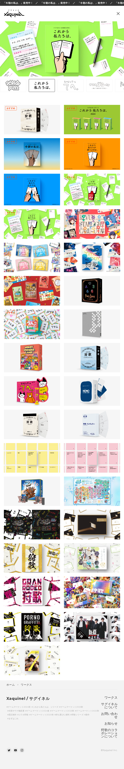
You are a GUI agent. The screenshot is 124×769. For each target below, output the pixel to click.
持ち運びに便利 (62, 714)
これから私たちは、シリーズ (45, 707)
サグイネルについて (109, 705)
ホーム (10, 684)
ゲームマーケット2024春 (37, 711)
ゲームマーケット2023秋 (63, 711)
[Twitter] (9, 750)
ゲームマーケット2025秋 (72, 707)
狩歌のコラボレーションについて (109, 733)
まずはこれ (13, 718)
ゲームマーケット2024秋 (19, 707)
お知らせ (111, 723)
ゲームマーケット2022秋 (87, 711)
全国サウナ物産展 (16, 711)
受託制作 (12, 714)
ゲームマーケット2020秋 (42, 714)
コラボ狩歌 (23, 714)
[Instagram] (22, 750)
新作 (87, 714)
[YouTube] (15, 750)
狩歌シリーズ (77, 714)
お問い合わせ (109, 715)
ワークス (26, 684)
